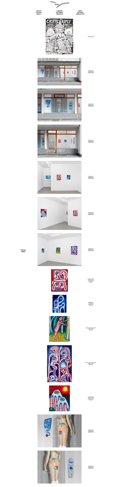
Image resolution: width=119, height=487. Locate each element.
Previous (59, 14)
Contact (39, 12)
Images (23, 250)
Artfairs (80, 12)
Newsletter (80, 14)
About (39, 14)
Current (59, 11)
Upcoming (59, 12)
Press (23, 251)
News (80, 11)
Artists (38, 11)
